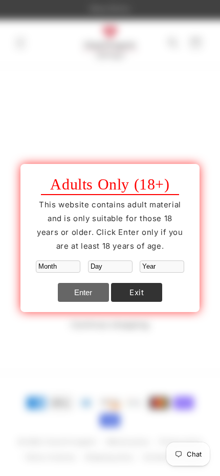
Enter (83, 292)
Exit (136, 292)
